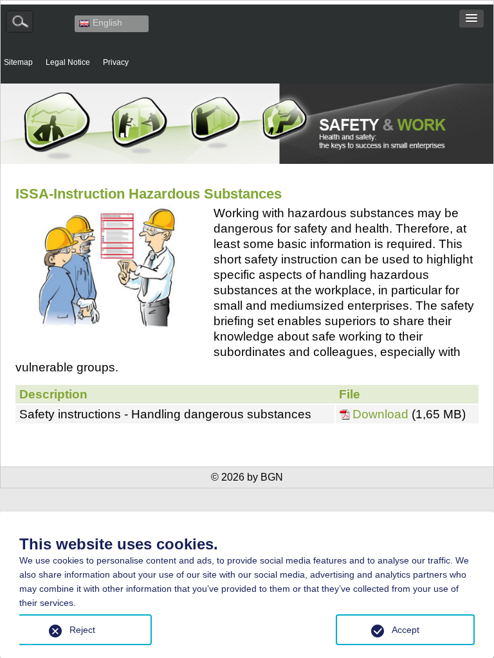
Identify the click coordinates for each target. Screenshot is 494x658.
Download (382, 414)
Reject (82, 630)
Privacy (116, 62)
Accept (405, 630)
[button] (471, 19)
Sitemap (18, 62)
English (107, 22)
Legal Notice (68, 62)
